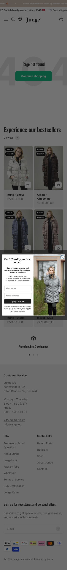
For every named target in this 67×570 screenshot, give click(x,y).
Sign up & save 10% (18, 301)
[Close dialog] (62, 257)
